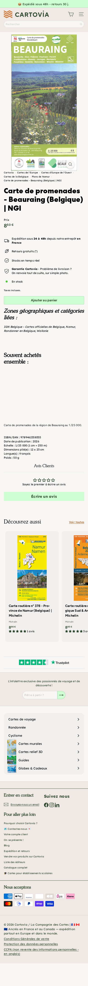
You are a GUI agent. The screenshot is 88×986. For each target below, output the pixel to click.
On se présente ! (13, 840)
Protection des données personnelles (31, 944)
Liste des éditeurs (14, 862)
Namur (70, 326)
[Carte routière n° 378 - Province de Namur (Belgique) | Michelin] (32, 583)
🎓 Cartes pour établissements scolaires (28, 873)
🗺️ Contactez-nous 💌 (17, 828)
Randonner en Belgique (19, 331)
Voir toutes (76, 522)
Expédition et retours (17, 851)
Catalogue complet (15, 867)
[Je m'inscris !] (61, 695)
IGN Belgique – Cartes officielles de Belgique (34, 326)
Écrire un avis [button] (44, 496)
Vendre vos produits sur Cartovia (24, 856)
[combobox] (44, 24)
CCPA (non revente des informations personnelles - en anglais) (41, 952)
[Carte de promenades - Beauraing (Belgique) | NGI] (44, 391)
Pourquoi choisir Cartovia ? (20, 823)
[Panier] (71, 14)
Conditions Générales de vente (26, 939)
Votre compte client (16, 834)
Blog (6, 845)
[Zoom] (70, 164)
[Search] (81, 24)
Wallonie (42, 331)
